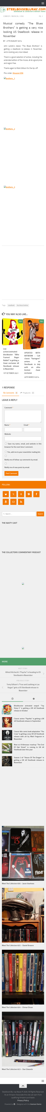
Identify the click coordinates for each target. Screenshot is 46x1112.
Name (7, 425)
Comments (11, 393)
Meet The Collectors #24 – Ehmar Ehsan (17, 1007)
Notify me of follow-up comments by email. (21, 460)
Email (26, 425)
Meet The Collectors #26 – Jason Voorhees (18, 883)
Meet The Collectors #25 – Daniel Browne (18, 945)
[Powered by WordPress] (14, 1104)
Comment (8, 408)
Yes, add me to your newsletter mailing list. (24, 452)
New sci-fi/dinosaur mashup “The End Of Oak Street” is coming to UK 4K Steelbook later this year (29, 747)
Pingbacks (28, 393)
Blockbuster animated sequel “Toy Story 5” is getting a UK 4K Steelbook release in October (29, 708)
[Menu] (43, 3)
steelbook (11, 305)
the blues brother (22, 305)
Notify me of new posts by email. (17, 467)
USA (22, 16)
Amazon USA (18, 73)
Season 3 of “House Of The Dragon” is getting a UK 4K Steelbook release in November (29, 760)
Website (7, 434)
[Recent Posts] (12, 699)
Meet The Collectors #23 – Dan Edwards (17, 1069)
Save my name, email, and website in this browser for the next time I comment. (23, 445)
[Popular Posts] (33, 699)
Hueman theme (35, 1104)
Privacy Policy (23, 1100)
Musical (15, 16)
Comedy (6, 16)
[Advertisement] (23, 273)
